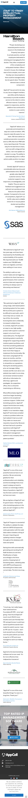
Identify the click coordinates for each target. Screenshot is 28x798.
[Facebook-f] (11, 778)
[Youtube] (14, 778)
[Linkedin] (16, 778)
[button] (14, 2)
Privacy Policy (14, 791)
